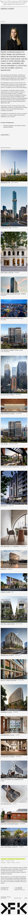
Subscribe (3, 898)
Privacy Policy (18, 898)
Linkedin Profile (5, 134)
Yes (22, 4)
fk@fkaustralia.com (19, 889)
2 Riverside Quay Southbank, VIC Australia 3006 (5, 888)
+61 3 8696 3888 (18, 887)
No (24, 4)
